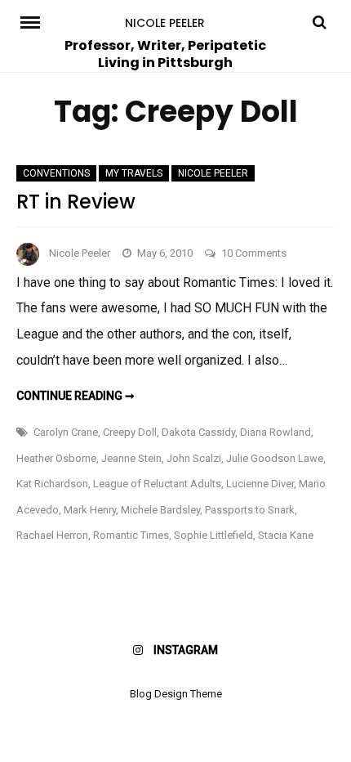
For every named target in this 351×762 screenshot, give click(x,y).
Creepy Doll (130, 432)
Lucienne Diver (260, 483)
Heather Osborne (56, 458)
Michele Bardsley (160, 510)
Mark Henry (90, 510)
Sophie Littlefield (213, 535)
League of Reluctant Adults (157, 483)
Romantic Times (131, 535)
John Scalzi (194, 458)
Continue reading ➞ (75, 395)
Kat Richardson (52, 483)
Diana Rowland (275, 432)
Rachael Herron (52, 535)
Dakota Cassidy (198, 432)
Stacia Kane (285, 535)
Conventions (56, 173)
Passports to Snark (250, 510)
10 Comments (254, 253)
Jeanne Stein (131, 458)
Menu (36, 21)
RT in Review (76, 201)
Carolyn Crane (65, 432)
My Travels (133, 173)
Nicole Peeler (165, 23)
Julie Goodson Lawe (274, 458)
